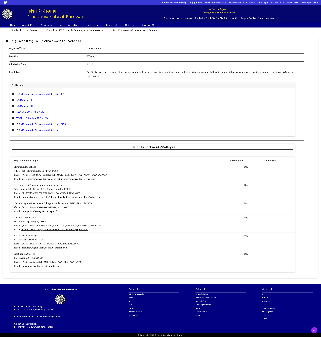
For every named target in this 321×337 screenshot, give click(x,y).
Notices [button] (130, 25)
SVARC (198, 315)
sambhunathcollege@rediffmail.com (40, 266)
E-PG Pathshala (268, 308)
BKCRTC (199, 308)
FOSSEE (265, 319)
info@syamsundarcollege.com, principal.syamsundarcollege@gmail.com (58, 179)
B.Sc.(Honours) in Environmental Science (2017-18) (41, 124)
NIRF (289, 2)
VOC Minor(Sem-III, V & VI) (30, 112)
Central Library (201, 294)
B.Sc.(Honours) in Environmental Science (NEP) (40, 94)
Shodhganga (267, 312)
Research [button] (112, 25)
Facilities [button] (93, 25)
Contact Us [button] (149, 25)
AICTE (265, 305)
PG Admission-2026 (237, 2)
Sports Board (201, 312)
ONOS (252, 2)
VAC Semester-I (24, 100)
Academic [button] (47, 25)
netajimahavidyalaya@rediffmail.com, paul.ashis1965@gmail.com (54, 229)
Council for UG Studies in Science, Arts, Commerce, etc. (75, 30)
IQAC (282, 2)
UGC (264, 294)
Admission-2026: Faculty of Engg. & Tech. (182, 2)
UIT (130, 301)
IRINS (297, 2)
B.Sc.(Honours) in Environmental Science (37, 130)
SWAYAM (266, 301)
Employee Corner (310, 2)
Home (13, 25)
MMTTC (132, 298)
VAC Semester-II (24, 106)
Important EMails (136, 312)
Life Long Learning (137, 294)
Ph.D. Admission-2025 (215, 2)
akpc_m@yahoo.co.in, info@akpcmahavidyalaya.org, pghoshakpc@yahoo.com (61, 197)
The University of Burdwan (169, 335)
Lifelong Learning (203, 305)
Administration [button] (70, 25)
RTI (276, 2)
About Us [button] (28, 25)
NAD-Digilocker (265, 2)
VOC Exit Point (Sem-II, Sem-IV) (32, 118)
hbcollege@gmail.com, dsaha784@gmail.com (44, 247)
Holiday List (134, 315)
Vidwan (265, 315)
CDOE (131, 305)
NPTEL (265, 298)
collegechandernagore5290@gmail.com (41, 211)
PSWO (131, 308)
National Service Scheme (205, 298)
